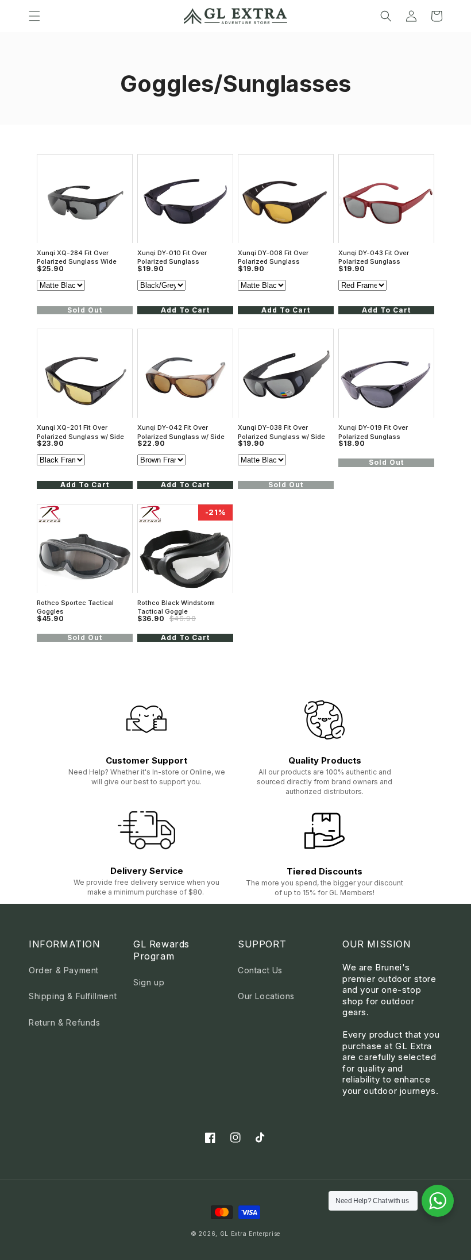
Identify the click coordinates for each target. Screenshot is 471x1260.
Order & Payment (64, 970)
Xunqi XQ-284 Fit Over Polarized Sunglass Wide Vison (77, 257)
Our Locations (266, 996)
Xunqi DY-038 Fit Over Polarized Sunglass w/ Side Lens (281, 431)
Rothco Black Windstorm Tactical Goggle (176, 607)
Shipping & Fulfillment (73, 996)
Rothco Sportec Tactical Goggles (75, 607)
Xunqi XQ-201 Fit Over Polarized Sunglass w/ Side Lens (80, 431)
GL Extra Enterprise (250, 1233)
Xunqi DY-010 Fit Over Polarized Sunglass (172, 257)
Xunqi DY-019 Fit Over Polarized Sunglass (373, 431)
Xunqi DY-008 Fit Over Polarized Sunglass (273, 257)
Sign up (148, 982)
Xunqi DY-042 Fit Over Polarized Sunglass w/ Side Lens (181, 431)
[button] (34, 16)
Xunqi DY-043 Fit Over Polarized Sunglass (373, 257)
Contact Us (260, 970)
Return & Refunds (65, 1022)
